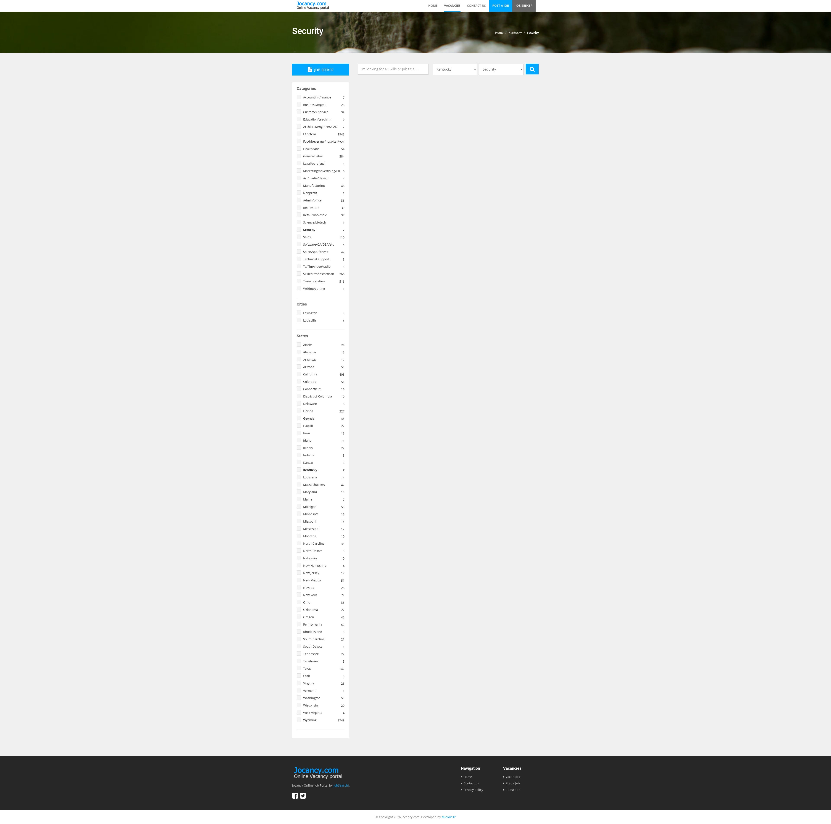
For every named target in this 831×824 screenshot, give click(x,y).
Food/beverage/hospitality (324, 141)
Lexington (324, 313)
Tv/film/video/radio (324, 266)
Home (433, 5)
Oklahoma (324, 609)
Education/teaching (324, 119)
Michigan (324, 506)
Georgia (324, 418)
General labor (324, 156)
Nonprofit (324, 193)
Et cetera (324, 134)
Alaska (324, 344)
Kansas (324, 462)
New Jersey (324, 573)
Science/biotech (324, 222)
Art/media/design (324, 178)
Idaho (324, 440)
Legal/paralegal (324, 163)
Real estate (324, 207)
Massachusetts (324, 484)
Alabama (324, 352)
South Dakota (324, 646)
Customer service (324, 112)
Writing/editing (324, 288)
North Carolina (324, 543)
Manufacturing (324, 185)
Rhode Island (324, 631)
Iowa (324, 433)
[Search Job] (532, 69)
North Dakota (324, 550)
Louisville (324, 320)
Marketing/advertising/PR (324, 170)
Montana (324, 536)
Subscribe (513, 790)
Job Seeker (523, 5)
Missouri (324, 521)
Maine (324, 499)
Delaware (324, 403)
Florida (324, 411)
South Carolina (324, 639)
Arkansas (324, 359)
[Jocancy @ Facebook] (295, 795)
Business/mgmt (324, 104)
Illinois (324, 447)
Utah (324, 676)
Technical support (324, 259)
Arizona (324, 367)
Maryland (324, 492)
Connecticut (324, 389)
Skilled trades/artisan (324, 273)
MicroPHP (449, 817)
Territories (324, 661)
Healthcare (324, 148)
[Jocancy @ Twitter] (303, 795)
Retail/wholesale (324, 215)
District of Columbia (324, 396)
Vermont (324, 690)
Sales (324, 237)
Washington (324, 698)
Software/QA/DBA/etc (324, 244)
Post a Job (500, 5)
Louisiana (324, 477)
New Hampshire (324, 565)
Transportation (324, 281)
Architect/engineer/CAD (324, 126)
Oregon (324, 617)
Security (324, 229)
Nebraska (324, 558)
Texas (324, 668)
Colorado (324, 381)
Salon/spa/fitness (324, 251)
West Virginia (324, 712)
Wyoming (324, 720)
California (324, 374)
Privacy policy (473, 790)
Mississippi (324, 528)
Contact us (476, 5)
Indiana (324, 455)
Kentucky (515, 32)
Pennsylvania (324, 624)
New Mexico (324, 580)
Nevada (324, 587)
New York (324, 595)
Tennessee (324, 653)
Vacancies (452, 5)
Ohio (324, 602)
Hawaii (324, 425)
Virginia (324, 683)
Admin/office (324, 200)
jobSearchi (341, 785)
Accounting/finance (324, 97)
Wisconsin (324, 705)
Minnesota (324, 514)
